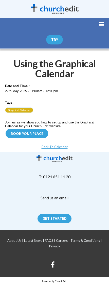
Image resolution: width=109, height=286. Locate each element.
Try (54, 40)
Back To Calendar (55, 147)
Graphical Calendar (19, 110)
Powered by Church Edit (54, 281)
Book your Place (27, 134)
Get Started (55, 218)
